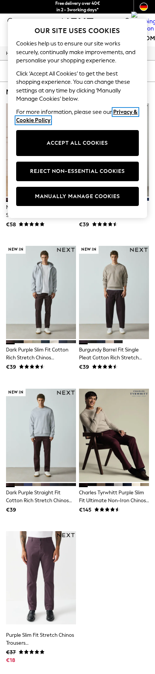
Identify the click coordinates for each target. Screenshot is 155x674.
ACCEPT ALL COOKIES (77, 143)
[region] (77, 118)
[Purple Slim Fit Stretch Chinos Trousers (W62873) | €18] (41, 577)
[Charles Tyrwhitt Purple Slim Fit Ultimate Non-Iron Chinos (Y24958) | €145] (114, 435)
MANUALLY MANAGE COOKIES (77, 196)
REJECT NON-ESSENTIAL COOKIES (77, 171)
